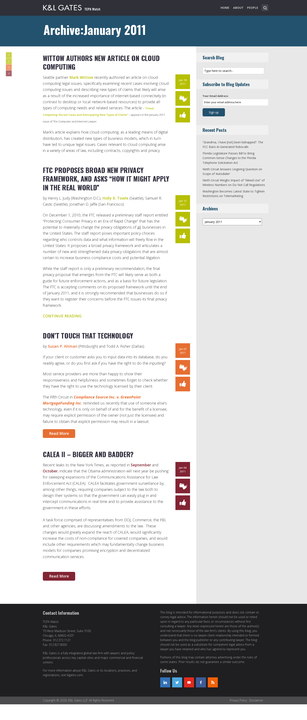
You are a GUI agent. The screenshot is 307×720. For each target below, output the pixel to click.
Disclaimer (256, 700)
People (252, 8)
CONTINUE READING (62, 315)
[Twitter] (177, 682)
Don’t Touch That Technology (88, 335)
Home (225, 8)
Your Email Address (215, 96)
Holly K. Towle (115, 198)
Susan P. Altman (63, 346)
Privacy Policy (238, 700)
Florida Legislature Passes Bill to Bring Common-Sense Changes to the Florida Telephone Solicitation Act (229, 158)
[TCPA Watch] (72, 7)
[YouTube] (189, 682)
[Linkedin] (165, 682)
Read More (59, 433)
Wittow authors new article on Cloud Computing (101, 62)
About (238, 8)
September (141, 464)
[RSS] (213, 682)
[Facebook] (201, 682)
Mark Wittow (81, 77)
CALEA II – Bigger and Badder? (88, 454)
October (50, 470)
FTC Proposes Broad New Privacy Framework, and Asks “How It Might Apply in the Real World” (106, 178)
